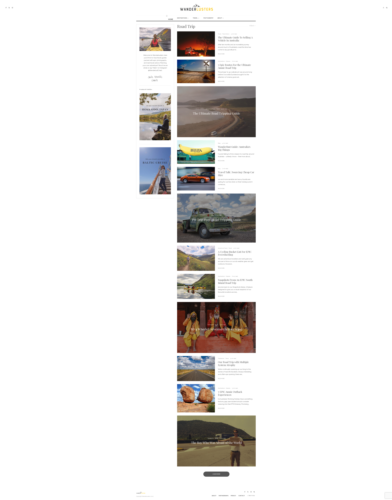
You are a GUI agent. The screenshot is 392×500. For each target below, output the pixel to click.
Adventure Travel (222, 248)
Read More (221, 54)
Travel (195, 18)
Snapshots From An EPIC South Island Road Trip (235, 281)
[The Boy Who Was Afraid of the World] (216, 441)
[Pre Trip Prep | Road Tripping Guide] (216, 218)
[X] (9, 7)
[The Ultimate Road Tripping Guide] (216, 111)
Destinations (182, 18)
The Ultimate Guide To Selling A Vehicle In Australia (235, 39)
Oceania (228, 61)
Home (170, 19)
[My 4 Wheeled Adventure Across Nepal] (216, 327)
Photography (208, 18)
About (219, 18)
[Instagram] (12, 7)
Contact (241, 495)
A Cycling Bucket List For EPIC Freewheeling (234, 253)
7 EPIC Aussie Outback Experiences (230, 393)
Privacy (233, 495)
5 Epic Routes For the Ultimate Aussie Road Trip (234, 66)
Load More (216, 474)
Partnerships (223, 495)
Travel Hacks (225, 34)
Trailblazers (221, 358)
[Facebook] (6, 7)
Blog (219, 143)
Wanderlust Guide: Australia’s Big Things (234, 148)
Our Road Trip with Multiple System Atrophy (233, 363)
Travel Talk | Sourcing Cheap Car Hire (236, 174)
